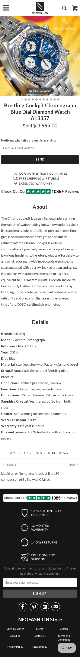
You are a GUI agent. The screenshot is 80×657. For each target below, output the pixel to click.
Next (72, 464)
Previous (10, 464)
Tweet (16, 453)
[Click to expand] (40, 56)
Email (66, 453)
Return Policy (39, 646)
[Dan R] (40, 8)
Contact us (39, 635)
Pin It (42, 453)
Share (30, 453)
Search (64, 628)
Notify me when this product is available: (28, 140)
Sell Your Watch (15, 628)
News (39, 628)
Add (54, 453)
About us (15, 635)
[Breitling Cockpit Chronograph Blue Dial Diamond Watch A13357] (22, 99)
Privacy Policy (15, 646)
